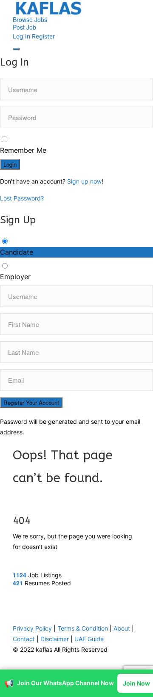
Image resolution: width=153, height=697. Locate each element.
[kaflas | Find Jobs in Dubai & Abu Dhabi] (76, 8)
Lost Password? (22, 198)
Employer (15, 276)
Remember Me (23, 150)
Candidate (16, 252)
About (121, 600)
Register (43, 36)
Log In (21, 36)
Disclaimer (54, 611)
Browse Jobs (30, 19)
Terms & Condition (82, 600)
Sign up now (84, 181)
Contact (24, 611)
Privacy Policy (32, 600)
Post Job (24, 27)
